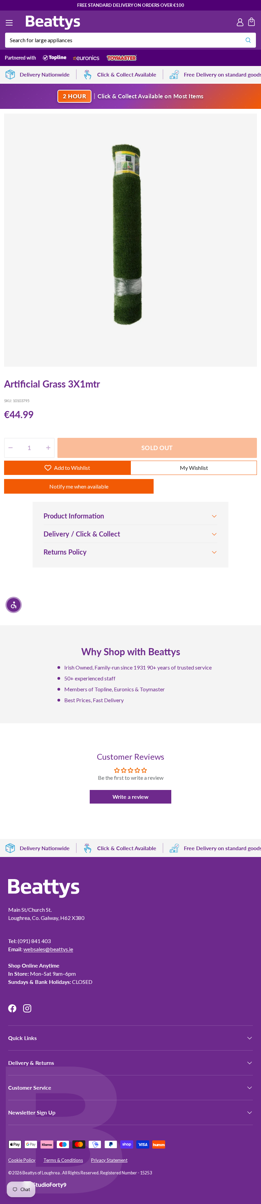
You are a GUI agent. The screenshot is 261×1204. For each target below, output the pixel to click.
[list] (130, 240)
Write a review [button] (130, 796)
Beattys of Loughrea (41, 1172)
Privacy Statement (109, 1160)
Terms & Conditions (63, 1160)
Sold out (157, 447)
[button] (251, 22)
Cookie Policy (21, 1160)
